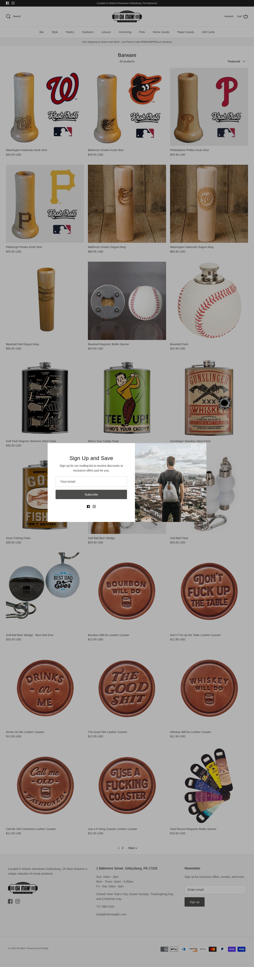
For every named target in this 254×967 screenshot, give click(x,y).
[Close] (201, 448)
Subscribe (91, 494)
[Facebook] (88, 506)
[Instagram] (94, 506)
